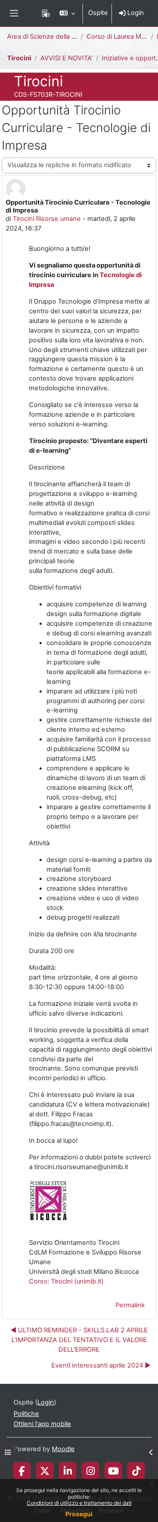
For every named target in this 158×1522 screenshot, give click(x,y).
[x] (45, 1470)
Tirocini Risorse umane (47, 219)
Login (135, 13)
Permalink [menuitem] (130, 1305)
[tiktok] (136, 1470)
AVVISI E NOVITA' (66, 58)
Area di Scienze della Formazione (57, 36)
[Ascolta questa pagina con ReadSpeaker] (46, 13)
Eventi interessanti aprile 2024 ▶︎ (101, 1365)
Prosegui (79, 1514)
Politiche (26, 1414)
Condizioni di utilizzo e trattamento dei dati (79, 1503)
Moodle (63, 1449)
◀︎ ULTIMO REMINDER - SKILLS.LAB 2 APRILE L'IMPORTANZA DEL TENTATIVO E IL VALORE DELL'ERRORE (79, 1339)
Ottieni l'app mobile (42, 1424)
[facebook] (22, 1470)
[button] (67, 13)
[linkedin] (68, 1470)
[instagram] (90, 1470)
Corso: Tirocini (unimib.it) (66, 1281)
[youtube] (113, 1470)
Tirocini (19, 58)
